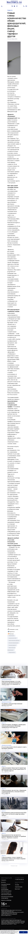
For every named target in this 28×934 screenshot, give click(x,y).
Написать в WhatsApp (6, 900)
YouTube (17, 884)
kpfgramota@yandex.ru (6, 915)
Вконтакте (17, 889)
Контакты (3, 882)
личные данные (12, 645)
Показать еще (14, 865)
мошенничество (12, 638)
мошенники (11, 635)
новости (9, 10)
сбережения (12, 652)
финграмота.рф (6, 878)
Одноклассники (18, 886)
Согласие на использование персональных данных (6, 889)
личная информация (13, 643)
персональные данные (14, 640)
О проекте (3, 880)
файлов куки (13, 933)
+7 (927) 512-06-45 (19, 879)
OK (23, 932)
